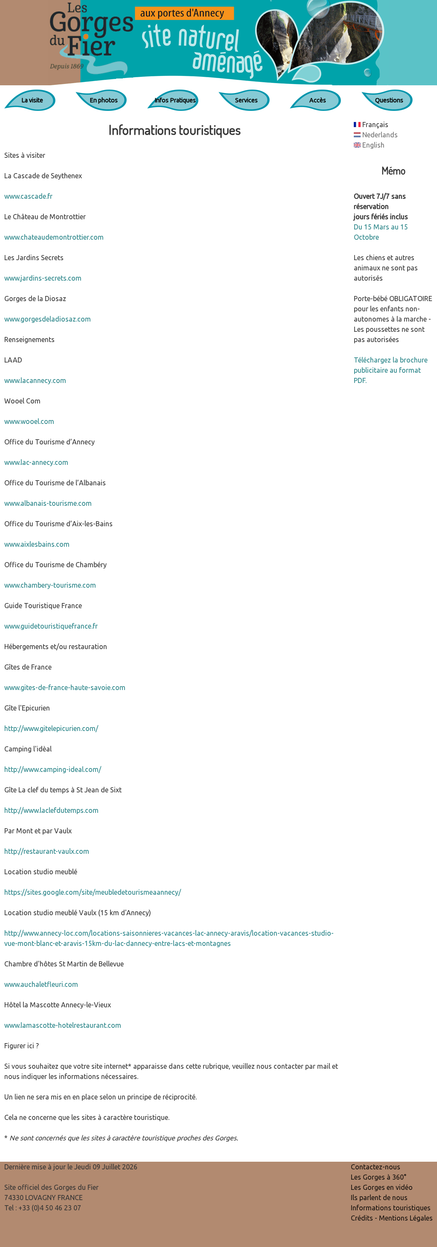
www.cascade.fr (28, 196)
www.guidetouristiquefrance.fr (51, 626)
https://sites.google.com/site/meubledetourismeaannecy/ (92, 892)
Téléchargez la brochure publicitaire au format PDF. (391, 370)
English (373, 145)
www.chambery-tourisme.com (50, 585)
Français (374, 124)
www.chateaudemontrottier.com (54, 237)
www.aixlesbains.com (37, 544)
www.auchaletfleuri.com (41, 984)
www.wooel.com (29, 421)
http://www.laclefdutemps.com (51, 810)
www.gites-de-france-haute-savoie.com (64, 687)
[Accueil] (218, 42)
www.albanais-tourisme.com (48, 503)
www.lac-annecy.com (36, 462)
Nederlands (379, 135)
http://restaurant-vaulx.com (46, 851)
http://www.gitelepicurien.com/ (51, 728)
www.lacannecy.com (35, 380)
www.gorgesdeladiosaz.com (47, 319)
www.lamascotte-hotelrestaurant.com (62, 1025)
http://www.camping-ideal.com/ (52, 769)
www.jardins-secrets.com (43, 278)
